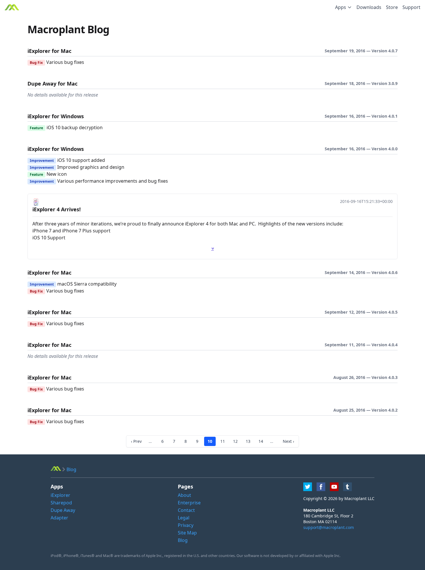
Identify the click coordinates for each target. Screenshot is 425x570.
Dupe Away (63, 510)
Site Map (187, 533)
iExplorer (60, 495)
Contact (186, 510)
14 (260, 441)
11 (222, 441)
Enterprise (189, 502)
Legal (183, 518)
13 (248, 441)
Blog (183, 540)
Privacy (185, 525)
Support (411, 7)
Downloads (368, 7)
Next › (288, 441)
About (184, 495)
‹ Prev (136, 441)
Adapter (59, 518)
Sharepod (61, 502)
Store (392, 7)
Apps (340, 7)
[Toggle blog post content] (212, 248)
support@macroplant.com (328, 527)
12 (235, 441)
